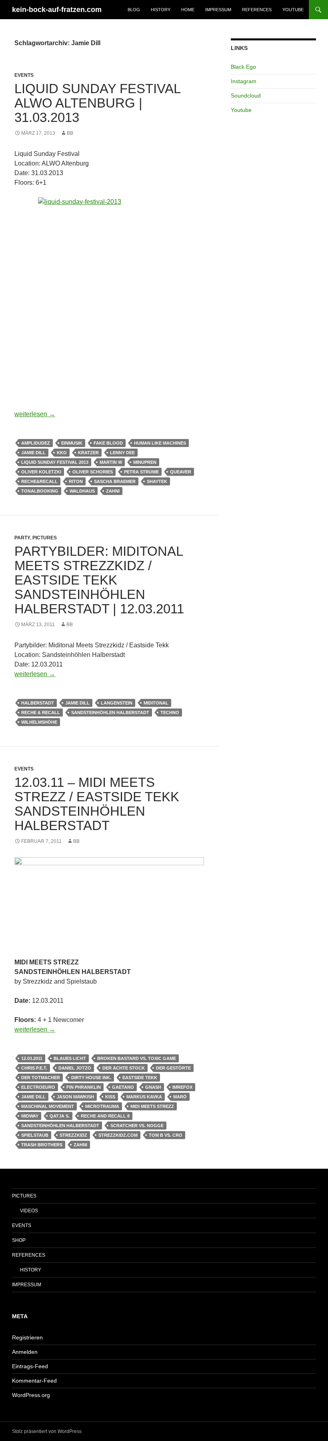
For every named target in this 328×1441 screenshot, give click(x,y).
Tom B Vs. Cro (165, 1135)
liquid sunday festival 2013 (54, 462)
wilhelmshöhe (39, 722)
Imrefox (182, 1087)
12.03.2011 (31, 1058)
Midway (29, 1116)
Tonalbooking (39, 491)
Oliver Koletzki (41, 471)
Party (22, 538)
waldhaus (82, 491)
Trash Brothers (41, 1144)
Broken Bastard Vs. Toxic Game (136, 1058)
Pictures (44, 538)
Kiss (110, 1096)
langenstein (116, 703)
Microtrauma (102, 1106)
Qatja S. (60, 1116)
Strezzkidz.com (118, 1135)
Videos (29, 1210)
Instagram (243, 81)
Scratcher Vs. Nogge (137, 1125)
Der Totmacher (40, 1077)
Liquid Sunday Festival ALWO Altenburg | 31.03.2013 (97, 103)
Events (24, 75)
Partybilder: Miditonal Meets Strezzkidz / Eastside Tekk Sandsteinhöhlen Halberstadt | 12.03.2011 (99, 580)
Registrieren (27, 1337)
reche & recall (40, 712)
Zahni (113, 491)
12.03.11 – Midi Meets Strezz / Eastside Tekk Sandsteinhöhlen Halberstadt (96, 804)
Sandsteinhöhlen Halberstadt (110, 712)
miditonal (156, 703)
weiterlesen (34, 414)
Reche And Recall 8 (105, 1116)
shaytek (157, 481)
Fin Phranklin (83, 1087)
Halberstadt (37, 703)
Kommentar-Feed (34, 1380)
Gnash (153, 1087)
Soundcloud (246, 95)
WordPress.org (31, 1395)
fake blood (108, 443)
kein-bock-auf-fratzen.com (57, 10)
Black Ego (243, 67)
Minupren (144, 462)
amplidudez (35, 443)
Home (187, 9)
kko (62, 452)
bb (70, 133)
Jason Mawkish (75, 1096)
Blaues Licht (70, 1058)
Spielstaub (34, 1135)
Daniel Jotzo (74, 1068)
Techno (169, 712)
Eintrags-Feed (30, 1366)
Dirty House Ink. (91, 1077)
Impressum (218, 9)
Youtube (293, 9)
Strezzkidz (73, 1135)
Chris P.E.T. (34, 1068)
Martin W (111, 462)
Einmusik (71, 443)
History (160, 9)
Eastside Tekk (139, 1077)
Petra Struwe (141, 471)
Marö (180, 1096)
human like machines (160, 443)
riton (76, 481)
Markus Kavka (144, 1096)
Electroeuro (38, 1087)
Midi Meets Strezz (152, 1106)
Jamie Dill (33, 452)
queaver (180, 471)
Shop (19, 1240)
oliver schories (92, 471)
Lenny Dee (122, 452)
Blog (134, 9)
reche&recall (39, 481)
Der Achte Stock (123, 1068)
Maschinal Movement (47, 1106)
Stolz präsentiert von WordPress (47, 1431)
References (257, 9)
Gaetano (123, 1087)
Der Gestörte (173, 1068)
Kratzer (88, 452)
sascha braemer (115, 481)
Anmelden (25, 1352)
